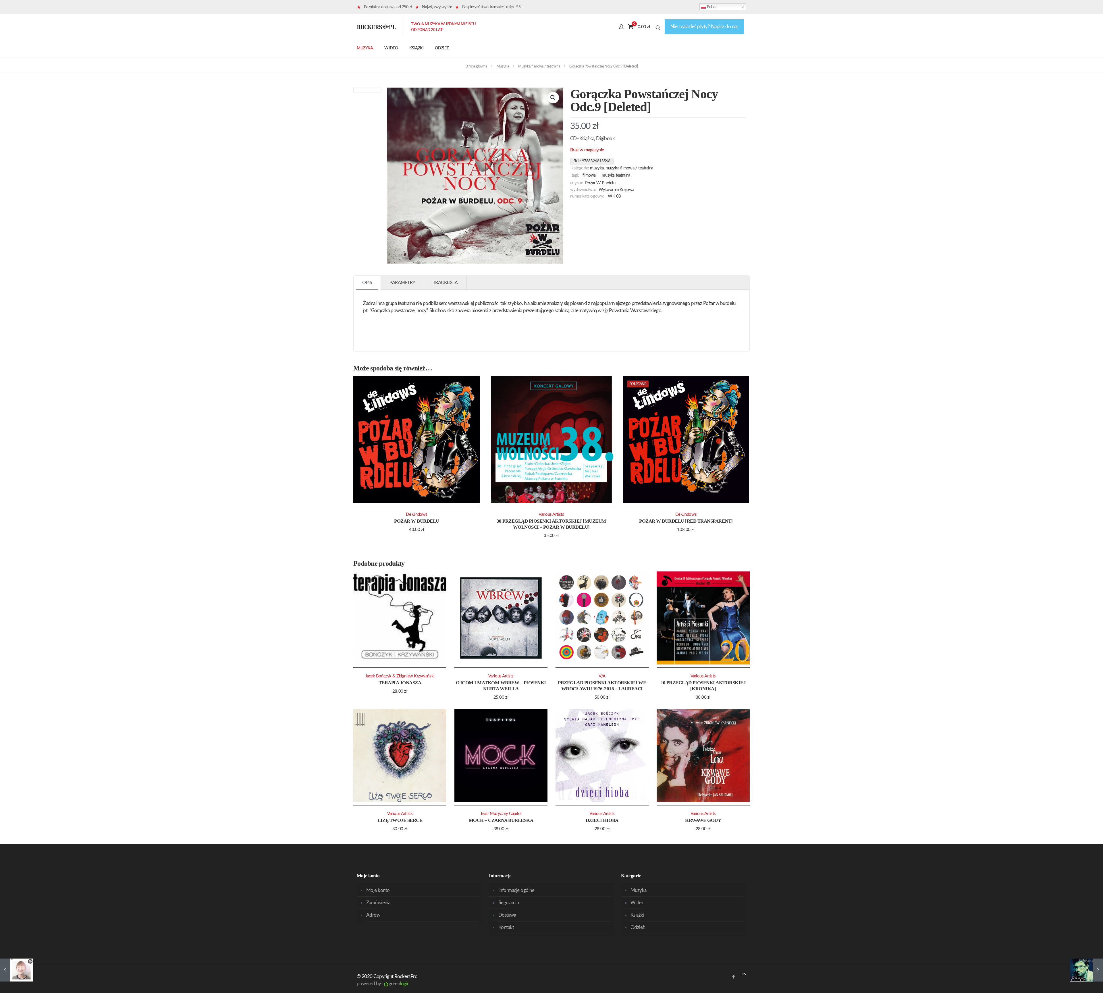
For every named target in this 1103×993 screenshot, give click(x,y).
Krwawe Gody (703, 820)
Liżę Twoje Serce (399, 820)
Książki (637, 915)
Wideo (637, 902)
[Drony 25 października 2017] (16, 970)
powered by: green (383, 983)
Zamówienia (378, 902)
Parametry (402, 282)
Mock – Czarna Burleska (501, 820)
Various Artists (551, 514)
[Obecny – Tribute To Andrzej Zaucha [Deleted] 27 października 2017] (1086, 970)
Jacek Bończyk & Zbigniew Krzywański (400, 676)
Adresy (373, 915)
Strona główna (476, 66)
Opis (367, 282)
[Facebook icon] (733, 977)
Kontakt (506, 927)
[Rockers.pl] (376, 27)
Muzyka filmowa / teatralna (539, 66)
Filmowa (589, 175)
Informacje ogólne (516, 890)
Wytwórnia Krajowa (616, 190)
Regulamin (508, 902)
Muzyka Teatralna (616, 175)
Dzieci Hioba (602, 820)
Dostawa (507, 915)
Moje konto (378, 890)
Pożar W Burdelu (600, 183)
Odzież (637, 927)
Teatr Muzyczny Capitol (501, 814)
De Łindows (416, 514)
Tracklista (445, 282)
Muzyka (503, 66)
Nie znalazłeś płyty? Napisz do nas (704, 26)
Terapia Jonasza (400, 682)
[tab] (367, 283)
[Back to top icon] (743, 973)
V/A (602, 676)
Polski (711, 7)
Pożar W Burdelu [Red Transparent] (685, 521)
